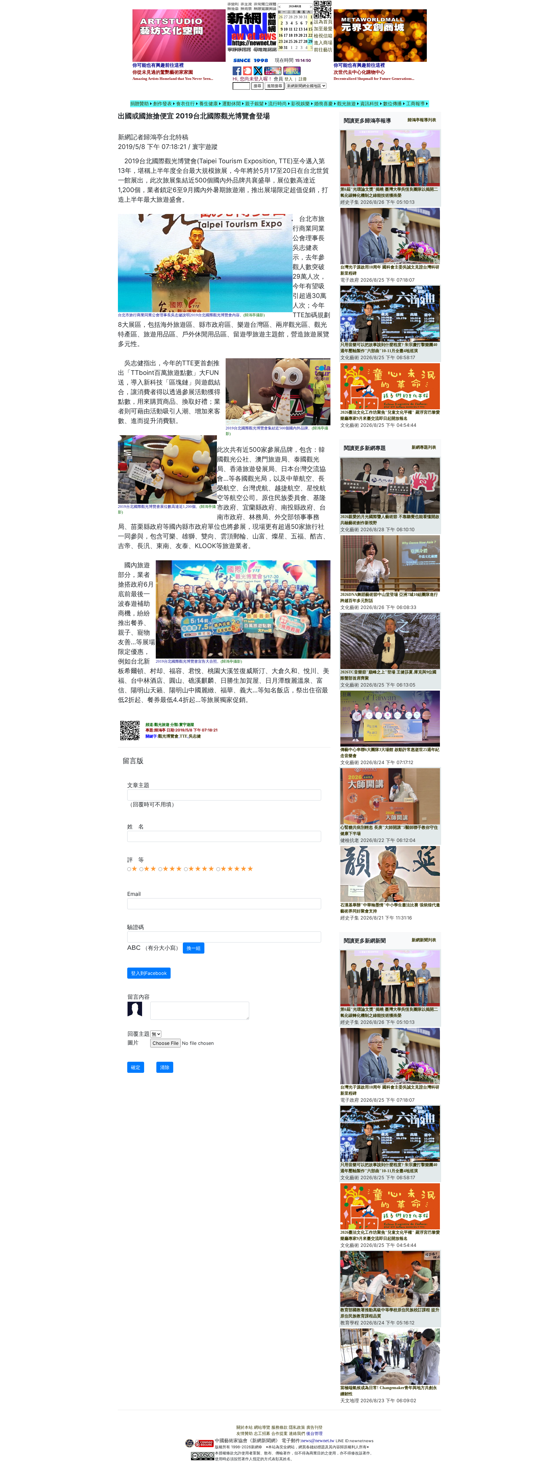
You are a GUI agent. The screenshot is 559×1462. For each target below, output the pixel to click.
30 (300, 17)
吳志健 (195, 736)
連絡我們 (297, 1433)
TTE (183, 736)
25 (291, 41)
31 (305, 17)
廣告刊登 (314, 1427)
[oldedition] (292, 70)
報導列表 (422, 120)
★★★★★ (237, 869)
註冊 (303, 79)
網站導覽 (262, 1427)
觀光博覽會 (168, 736)
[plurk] (247, 70)
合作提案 (279, 1433)
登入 (288, 79)
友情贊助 (244, 1433)
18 (291, 35)
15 (310, 29)
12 (295, 29)
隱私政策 (297, 1427)
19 (295, 35)
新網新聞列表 (424, 940)
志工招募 (262, 1433)
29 (295, 17)
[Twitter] (258, 70)
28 (291, 17)
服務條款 (279, 1427)
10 (286, 29)
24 (286, 41)
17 (286, 35)
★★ (150, 869)
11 (291, 29)
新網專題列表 (424, 447)
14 (305, 29)
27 (286, 17)
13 (300, 29)
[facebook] (237, 70)
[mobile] (273, 70)
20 (300, 35)
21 (305, 35)
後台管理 (314, 1433)
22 (310, 35)
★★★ (172, 869)
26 (295, 41)
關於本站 (244, 1427)
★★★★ (201, 869)
